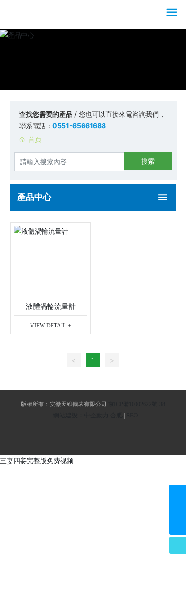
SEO (132, 415)
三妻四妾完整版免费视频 (36, 460)
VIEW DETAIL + (50, 325)
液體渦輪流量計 (51, 306)
